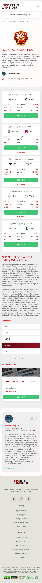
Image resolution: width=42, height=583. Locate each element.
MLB (6, 326)
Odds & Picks (21, 527)
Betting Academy (21, 519)
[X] (36, 418)
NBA (6, 333)
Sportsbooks (21, 511)
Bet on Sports (21, 515)
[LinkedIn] (31, 418)
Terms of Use (21, 541)
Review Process (21, 538)
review (33, 382)
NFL (6, 351)
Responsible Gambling (21, 549)
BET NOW (21, 115)
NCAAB (7, 339)
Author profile (10, 468)
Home (4, 21)
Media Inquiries (21, 553)
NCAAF (12, 21)
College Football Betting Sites (20, 14)
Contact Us (21, 557)
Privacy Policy (21, 546)
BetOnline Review (21, 523)
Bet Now (21, 397)
